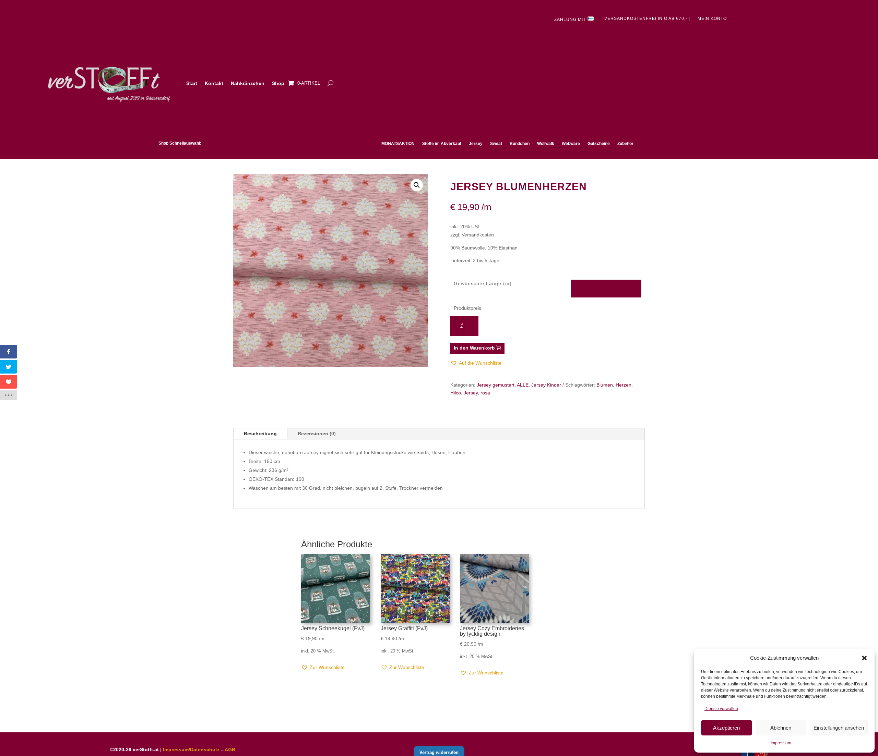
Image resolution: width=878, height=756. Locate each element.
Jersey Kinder (546, 385)
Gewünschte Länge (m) (483, 283)
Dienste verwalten (721, 708)
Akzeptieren (726, 728)
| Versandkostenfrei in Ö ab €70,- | (646, 18)
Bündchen (520, 143)
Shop (278, 83)
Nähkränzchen (247, 83)
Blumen (604, 385)
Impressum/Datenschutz (191, 749)
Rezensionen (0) (317, 433)
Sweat (496, 143)
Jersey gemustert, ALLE (503, 385)
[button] (864, 658)
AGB (230, 749)
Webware (571, 143)
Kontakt (214, 83)
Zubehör (625, 143)
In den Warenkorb (474, 348)
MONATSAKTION (398, 143)
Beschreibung (260, 433)
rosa (485, 392)
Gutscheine (599, 143)
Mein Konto (712, 18)
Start (191, 83)
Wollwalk (545, 143)
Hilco (455, 392)
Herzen (623, 385)
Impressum (781, 743)
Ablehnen (780, 728)
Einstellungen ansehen (839, 728)
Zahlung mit (570, 19)
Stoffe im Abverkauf (441, 143)
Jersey (476, 143)
